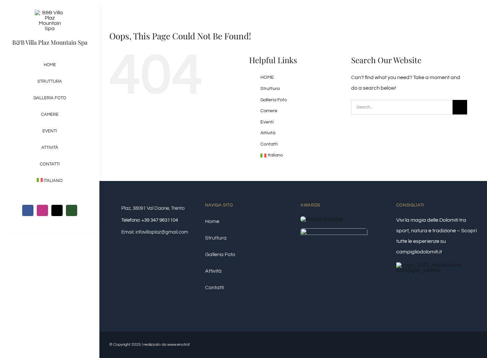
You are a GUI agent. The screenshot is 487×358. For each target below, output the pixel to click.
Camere (268, 111)
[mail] (57, 210)
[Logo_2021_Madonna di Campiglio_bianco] (436, 265)
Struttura (270, 88)
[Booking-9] (321, 219)
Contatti (269, 144)
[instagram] (42, 210)
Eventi (267, 122)
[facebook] (27, 210)
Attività (267, 133)
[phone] (71, 210)
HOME (267, 77)
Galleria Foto (273, 100)
